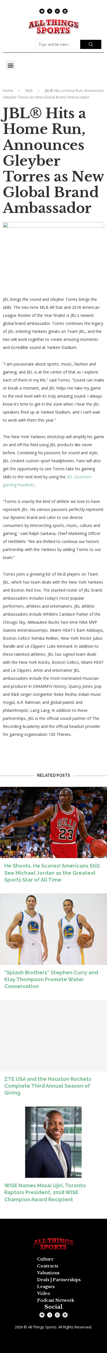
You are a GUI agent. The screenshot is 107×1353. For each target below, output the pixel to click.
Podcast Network (55, 1300)
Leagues (46, 1286)
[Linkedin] (65, 11)
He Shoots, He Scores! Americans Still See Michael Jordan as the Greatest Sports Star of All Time (52, 873)
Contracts (47, 1266)
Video (43, 1293)
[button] (10, 65)
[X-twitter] (49, 11)
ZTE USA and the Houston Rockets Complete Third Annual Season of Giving (47, 1086)
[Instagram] (57, 11)
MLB (29, 90)
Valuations (48, 1272)
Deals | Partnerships (59, 1279)
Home (8, 90)
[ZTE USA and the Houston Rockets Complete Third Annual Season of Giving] (53, 1050)
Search (90, 44)
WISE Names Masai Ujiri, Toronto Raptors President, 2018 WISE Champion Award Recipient (45, 1192)
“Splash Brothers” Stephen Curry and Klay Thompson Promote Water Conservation (51, 979)
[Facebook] (42, 11)
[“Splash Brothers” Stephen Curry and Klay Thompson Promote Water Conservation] (53, 943)
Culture (45, 1259)
